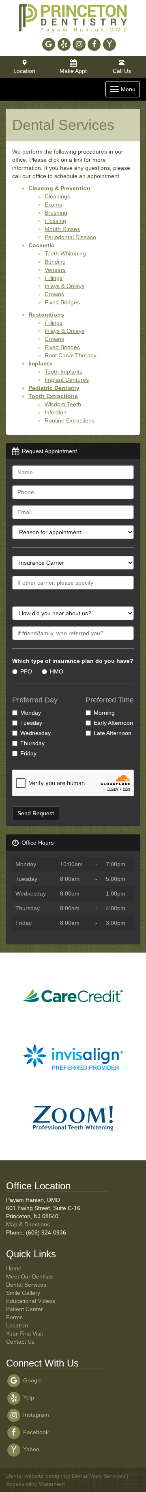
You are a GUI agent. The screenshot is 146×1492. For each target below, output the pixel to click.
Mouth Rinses (62, 229)
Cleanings (57, 196)
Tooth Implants (63, 371)
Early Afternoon (113, 723)
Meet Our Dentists (29, 1276)
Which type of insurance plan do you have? (72, 661)
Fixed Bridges (62, 302)
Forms (14, 1317)
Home (13, 1268)
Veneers (55, 269)
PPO (26, 671)
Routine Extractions (69, 420)
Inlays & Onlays (64, 286)
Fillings (53, 278)
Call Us (122, 71)
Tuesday (31, 723)
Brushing (56, 212)
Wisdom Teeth (63, 404)
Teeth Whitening (65, 253)
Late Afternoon (112, 733)
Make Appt (73, 71)
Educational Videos (30, 1301)
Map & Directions (28, 1224)
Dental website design (34, 1475)
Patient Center (24, 1309)
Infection (56, 412)
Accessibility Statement (35, 1484)
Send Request (35, 813)
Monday (30, 712)
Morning (104, 712)
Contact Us (20, 1341)
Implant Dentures (67, 379)
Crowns (54, 294)
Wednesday (35, 733)
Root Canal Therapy (71, 355)
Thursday (32, 743)
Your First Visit (24, 1333)
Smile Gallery (23, 1293)
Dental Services (26, 1284)
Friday (28, 753)
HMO (56, 671)
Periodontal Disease (70, 237)
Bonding (55, 261)
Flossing (55, 221)
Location (24, 71)
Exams (53, 204)
